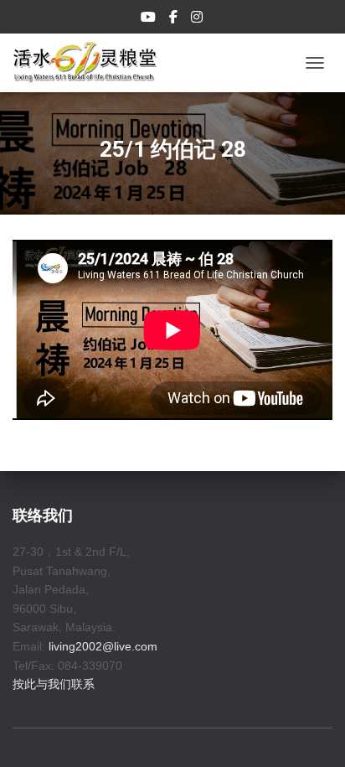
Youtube (149, 19)
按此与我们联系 (54, 684)
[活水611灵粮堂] (91, 63)
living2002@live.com (103, 646)
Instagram (198, 19)
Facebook (174, 19)
